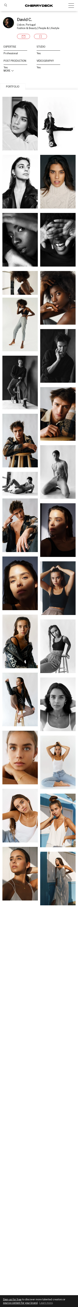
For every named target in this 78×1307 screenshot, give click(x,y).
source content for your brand (20, 1302)
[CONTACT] (23, 36)
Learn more (46, 1302)
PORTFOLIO (12, 86)
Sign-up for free (12, 1299)
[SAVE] (40, 36)
